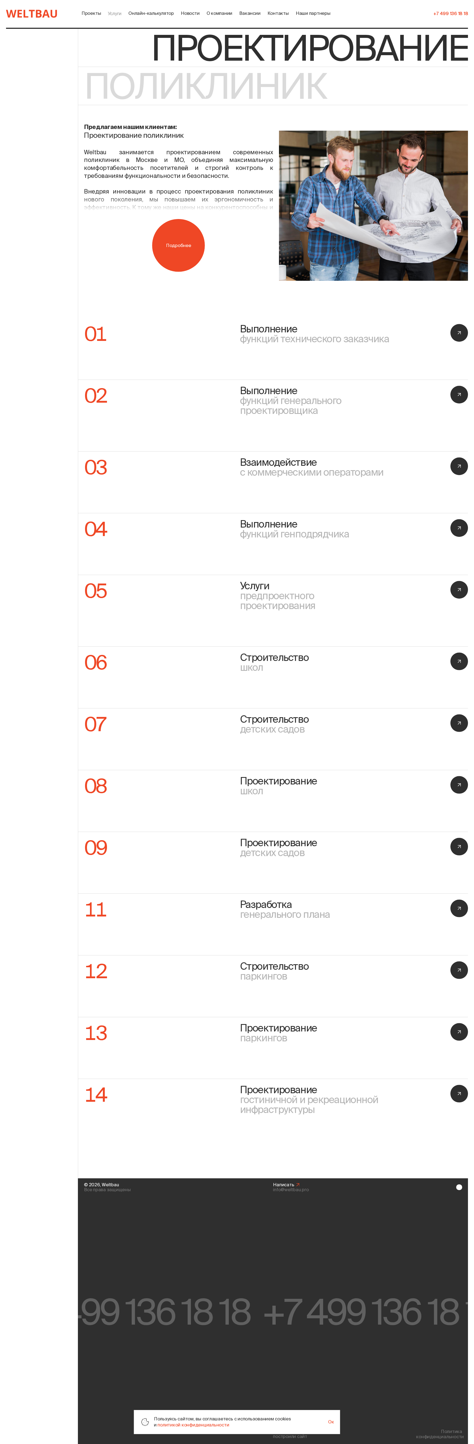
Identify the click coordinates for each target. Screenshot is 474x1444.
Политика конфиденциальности (439, 1434)
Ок (331, 1421)
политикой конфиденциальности (193, 1424)
